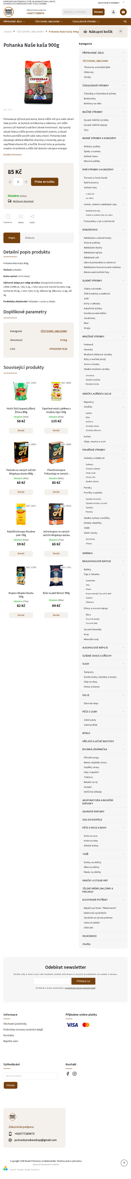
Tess (88, 584)
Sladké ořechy (92, 481)
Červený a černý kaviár (95, 178)
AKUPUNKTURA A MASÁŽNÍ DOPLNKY (97, 801)
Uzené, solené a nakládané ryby (100, 204)
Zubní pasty (90, 720)
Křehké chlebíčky (93, 523)
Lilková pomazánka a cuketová (99, 262)
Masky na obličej (92, 872)
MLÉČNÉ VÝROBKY (92, 112)
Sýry (86, 130)
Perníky (88, 487)
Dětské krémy (91, 845)
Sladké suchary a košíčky (97, 518)
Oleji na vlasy (90, 682)
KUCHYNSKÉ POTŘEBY (95, 900)
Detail (21, 430)
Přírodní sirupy (91, 757)
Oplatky (89, 507)
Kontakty (8, 1035)
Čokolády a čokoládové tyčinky (100, 93)
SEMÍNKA (87, 553)
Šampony (89, 672)
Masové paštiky (92, 161)
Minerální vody (91, 639)
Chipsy (89, 543)
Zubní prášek (90, 725)
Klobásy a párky (92, 146)
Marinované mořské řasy (96, 272)
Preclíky (89, 511)
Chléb (87, 528)
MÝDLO (86, 733)
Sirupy (87, 328)
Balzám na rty (91, 782)
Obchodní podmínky (109, 3)
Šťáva (88, 614)
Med (86, 323)
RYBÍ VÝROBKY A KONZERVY (97, 169)
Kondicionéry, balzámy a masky (100, 677)
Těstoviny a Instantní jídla (97, 67)
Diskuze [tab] (29, 238)
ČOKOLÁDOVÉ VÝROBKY (95, 85)
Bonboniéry (90, 98)
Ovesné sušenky (93, 468)
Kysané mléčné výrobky (96, 120)
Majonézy (89, 402)
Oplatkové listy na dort (96, 503)
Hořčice (89, 421)
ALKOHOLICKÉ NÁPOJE (95, 647)
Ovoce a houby (91, 364)
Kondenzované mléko (95, 313)
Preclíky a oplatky (93, 492)
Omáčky (88, 407)
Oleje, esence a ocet (95, 441)
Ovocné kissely (92, 619)
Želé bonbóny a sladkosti (97, 293)
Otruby (87, 77)
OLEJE (86, 695)
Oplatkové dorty (93, 499)
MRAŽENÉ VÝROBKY (93, 336)
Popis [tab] (12, 238)
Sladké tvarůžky (93, 379)
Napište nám (10, 1041)
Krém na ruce (91, 836)
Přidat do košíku (45, 181)
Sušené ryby (90, 187)
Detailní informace (12, 154)
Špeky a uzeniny (92, 151)
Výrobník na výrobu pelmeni (98, 918)
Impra (88, 589)
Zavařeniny (89, 318)
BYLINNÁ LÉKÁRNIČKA (94, 749)
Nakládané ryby (93, 210)
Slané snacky (90, 533)
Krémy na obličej (92, 862)
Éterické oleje (91, 703)
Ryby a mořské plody (95, 359)
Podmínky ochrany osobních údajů (23, 1029)
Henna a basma (91, 686)
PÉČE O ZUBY (89, 712)
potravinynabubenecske (74, 1074)
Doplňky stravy (91, 767)
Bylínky (87, 569)
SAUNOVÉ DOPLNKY (93, 811)
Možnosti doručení (23, 201)
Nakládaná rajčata (93, 252)
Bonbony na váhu (92, 103)
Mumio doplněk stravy (95, 762)
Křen (88, 417)
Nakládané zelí (91, 257)
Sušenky (89, 464)
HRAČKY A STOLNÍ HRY (95, 880)
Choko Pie (90, 477)
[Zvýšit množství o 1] (26, 181)
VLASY (85, 664)
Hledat (98, 11)
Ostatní (89, 597)
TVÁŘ (85, 854)
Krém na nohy (91, 841)
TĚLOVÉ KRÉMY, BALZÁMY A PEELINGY (97, 890)
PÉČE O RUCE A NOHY (94, 828)
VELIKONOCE (89, 936)
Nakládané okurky (93, 247)
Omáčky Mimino (93, 430)
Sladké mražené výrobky (97, 369)
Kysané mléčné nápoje (95, 125)
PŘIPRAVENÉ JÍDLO (93, 53)
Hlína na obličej (91, 867)
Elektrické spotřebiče (95, 913)
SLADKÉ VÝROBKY (92, 280)
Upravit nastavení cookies (46, 1164)
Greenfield (90, 580)
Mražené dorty (92, 384)
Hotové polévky (92, 242)
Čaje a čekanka (91, 574)
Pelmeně (88, 344)
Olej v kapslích (91, 772)
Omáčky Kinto (92, 426)
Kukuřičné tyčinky (93, 308)
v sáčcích (90, 193)
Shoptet (20, 1169)
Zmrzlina (90, 375)
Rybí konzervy (91, 182)
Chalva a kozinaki (92, 288)
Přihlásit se (83, 981)
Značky (86, 944)
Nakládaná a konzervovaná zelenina (102, 267)
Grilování (88, 927)
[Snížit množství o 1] (10, 181)
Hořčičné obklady (93, 792)
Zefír (86, 298)
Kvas (86, 634)
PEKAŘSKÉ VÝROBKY (93, 450)
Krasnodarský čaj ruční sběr (98, 593)
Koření (87, 436)
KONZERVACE (90, 230)
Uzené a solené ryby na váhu (99, 215)
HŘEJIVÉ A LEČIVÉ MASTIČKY (98, 741)
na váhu (89, 198)
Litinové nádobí (92, 922)
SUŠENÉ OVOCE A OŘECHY (97, 656)
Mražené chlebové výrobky (98, 354)
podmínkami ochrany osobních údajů (80, 988)
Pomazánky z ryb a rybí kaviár (99, 221)
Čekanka (90, 602)
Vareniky (88, 349)
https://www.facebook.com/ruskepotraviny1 (68, 1074)
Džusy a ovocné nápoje (96, 608)
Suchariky (90, 539)
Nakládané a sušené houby (97, 238)
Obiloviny (89, 72)
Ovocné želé (91, 623)
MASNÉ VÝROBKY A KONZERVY (99, 138)
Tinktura (88, 777)
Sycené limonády (93, 629)
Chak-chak (91, 472)
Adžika (89, 413)
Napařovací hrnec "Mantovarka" (100, 908)
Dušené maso (91, 156)
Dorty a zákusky (92, 303)
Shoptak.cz (35, 1169)
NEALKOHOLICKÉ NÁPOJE (96, 561)
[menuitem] (16, 21)
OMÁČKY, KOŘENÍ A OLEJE (96, 394)
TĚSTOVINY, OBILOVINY (95, 61)
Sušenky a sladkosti (94, 458)
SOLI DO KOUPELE (92, 820)
